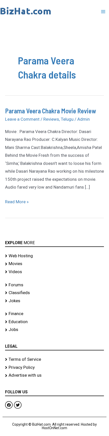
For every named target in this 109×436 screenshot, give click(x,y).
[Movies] (54, 264)
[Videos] (54, 272)
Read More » (17, 201)
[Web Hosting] (54, 256)
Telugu (67, 119)
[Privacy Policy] (54, 368)
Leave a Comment (22, 119)
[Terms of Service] (54, 359)
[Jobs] (54, 330)
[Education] (54, 322)
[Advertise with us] (54, 375)
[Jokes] (54, 301)
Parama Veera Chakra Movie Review (50, 111)
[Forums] (54, 285)
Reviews (51, 119)
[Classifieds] (54, 293)
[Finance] (54, 314)
